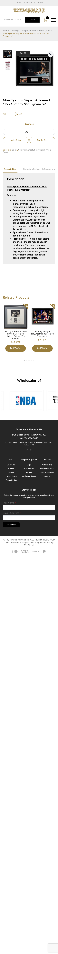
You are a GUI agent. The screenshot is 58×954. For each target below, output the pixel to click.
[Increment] (52, 132)
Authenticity (47, 465)
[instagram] (27, 450)
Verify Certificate (29, 476)
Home (6, 31)
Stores (11, 469)
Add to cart (42, 140)
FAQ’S (29, 465)
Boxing (15, 31)
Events (47, 476)
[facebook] (31, 450)
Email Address (12, 513)
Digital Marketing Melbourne (36, 543)
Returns (29, 473)
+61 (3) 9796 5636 (29, 438)
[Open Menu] (53, 20)
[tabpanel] (29, 218)
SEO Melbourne (13, 543)
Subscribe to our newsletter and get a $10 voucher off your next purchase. (29, 496)
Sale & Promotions (46, 473)
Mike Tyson (44, 31)
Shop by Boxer (29, 31)
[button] (50, 54)
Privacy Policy (11, 476)
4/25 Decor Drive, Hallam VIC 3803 (29, 435)
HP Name (6, 491)
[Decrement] (5, 132)
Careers (11, 473)
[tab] (10, 169)
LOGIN (18, 3)
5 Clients (49, 442)
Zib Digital (29, 545)
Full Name (9, 503)
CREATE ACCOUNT (33, 3)
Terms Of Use (11, 480)
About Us (11, 465)
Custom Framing (46, 469)
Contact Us (29, 469)
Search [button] (32, 20)
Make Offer (16, 140)
